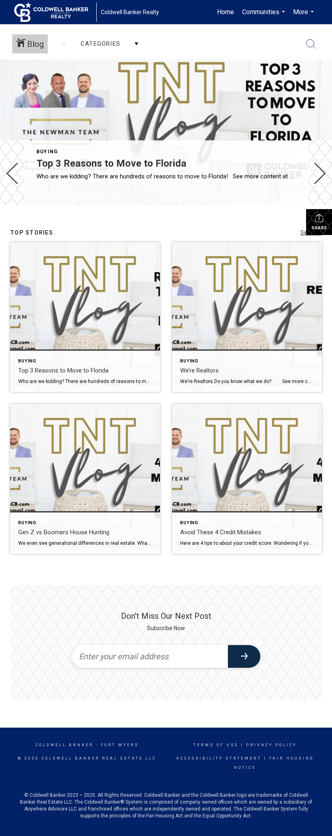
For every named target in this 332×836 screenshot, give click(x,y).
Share (319, 228)
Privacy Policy (271, 745)
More (304, 16)
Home (225, 12)
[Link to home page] (55, 12)
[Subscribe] (244, 656)
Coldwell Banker (65, 745)
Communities (264, 16)
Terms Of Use (216, 745)
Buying (47, 152)
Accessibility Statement (219, 758)
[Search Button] (311, 44)
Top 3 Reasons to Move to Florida (111, 163)
